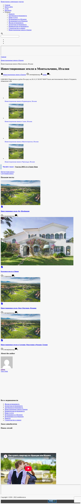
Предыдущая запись (7, 172)
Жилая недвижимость (16, 23)
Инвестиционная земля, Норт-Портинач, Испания (18, 308)
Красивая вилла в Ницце (10, 271)
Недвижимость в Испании (18, 19)
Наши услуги (13, 17)
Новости (12, 14)
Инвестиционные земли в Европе (20, 30)
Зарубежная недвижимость (18, 16)
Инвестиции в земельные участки (12, 1)
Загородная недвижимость (18, 24)
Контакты (8, 10)
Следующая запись (7, 173)
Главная (7, 5)
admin (45, 74)
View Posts (4, 371)
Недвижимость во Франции (18, 21)
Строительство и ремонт (17, 28)
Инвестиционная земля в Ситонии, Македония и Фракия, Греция (24, 345)
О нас (7, 8)
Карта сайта (9, 7)
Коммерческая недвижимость (19, 26)
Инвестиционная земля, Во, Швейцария (15, 211)
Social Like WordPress (4, 76)
